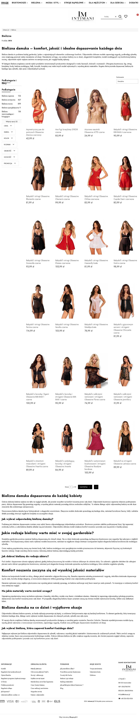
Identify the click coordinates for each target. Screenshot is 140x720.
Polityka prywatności (7, 685)
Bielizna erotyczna (11, 100)
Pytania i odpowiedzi (37, 695)
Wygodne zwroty (36, 691)
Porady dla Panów (66, 675)
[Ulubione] (125, 16)
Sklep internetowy (67, 717)
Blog (61, 688)
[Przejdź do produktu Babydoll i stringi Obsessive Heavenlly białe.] (96, 237)
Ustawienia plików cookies (9, 695)
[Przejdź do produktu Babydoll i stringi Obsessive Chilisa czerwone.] (96, 172)
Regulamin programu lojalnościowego (13, 678)
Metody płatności (36, 669)
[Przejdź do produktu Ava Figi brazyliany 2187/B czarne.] (67, 106)
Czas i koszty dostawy (38, 685)
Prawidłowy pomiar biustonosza (70, 672)
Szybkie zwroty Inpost (37, 678)
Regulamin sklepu (6, 688)
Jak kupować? (5, 691)
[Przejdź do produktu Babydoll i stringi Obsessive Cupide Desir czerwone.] (125, 172)
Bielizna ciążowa (11, 96)
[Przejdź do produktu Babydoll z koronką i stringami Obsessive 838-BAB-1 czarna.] (67, 370)
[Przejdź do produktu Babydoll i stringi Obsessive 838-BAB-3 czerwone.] (125, 106)
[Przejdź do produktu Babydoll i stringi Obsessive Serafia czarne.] (67, 301)
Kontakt (3, 669)
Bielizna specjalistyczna (11, 107)
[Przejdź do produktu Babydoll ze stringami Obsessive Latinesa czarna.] (125, 437)
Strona (67, 487)
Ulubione (92, 675)
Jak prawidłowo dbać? (67, 669)
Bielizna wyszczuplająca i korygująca (11, 114)
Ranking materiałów (66, 682)
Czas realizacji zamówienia (39, 688)
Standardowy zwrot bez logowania (42, 682)
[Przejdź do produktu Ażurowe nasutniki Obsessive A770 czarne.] (96, 106)
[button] (119, 16)
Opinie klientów (6, 675)
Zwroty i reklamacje (37, 675)
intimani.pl (6, 30)
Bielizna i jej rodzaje (66, 678)
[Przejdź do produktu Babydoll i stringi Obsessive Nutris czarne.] (125, 237)
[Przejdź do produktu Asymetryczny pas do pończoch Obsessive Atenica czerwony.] (38, 106)
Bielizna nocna (11, 104)
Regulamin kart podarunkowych (11, 672)
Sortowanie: (120, 77)
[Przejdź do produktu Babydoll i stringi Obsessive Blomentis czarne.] (38, 172)
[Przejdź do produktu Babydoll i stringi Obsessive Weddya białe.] (96, 301)
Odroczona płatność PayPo (39, 672)
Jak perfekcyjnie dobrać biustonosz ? (71, 685)
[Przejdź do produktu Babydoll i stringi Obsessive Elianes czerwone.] (67, 237)
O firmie (3, 682)
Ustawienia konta (95, 672)
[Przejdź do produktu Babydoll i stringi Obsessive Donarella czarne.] (38, 237)
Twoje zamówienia (96, 669)
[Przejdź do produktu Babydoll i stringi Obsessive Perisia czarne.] (38, 301)
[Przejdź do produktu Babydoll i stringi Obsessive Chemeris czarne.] (67, 172)
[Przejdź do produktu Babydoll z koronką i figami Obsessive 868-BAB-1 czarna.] (38, 370)
